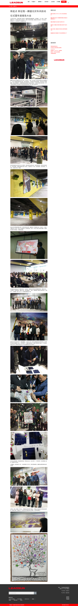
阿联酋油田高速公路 (54, 46)
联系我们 (63, 1)
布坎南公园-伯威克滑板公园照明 (56, 47)
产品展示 (33, 1)
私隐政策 (67, 599)
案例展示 (40, 1)
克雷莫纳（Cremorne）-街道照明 (56, 50)
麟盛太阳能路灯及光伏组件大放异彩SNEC (58, 21)
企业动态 (53, 1)
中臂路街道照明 (53, 53)
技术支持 (46, 1)
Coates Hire (53, 49)
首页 (29, 1)
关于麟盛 (58, 1)
